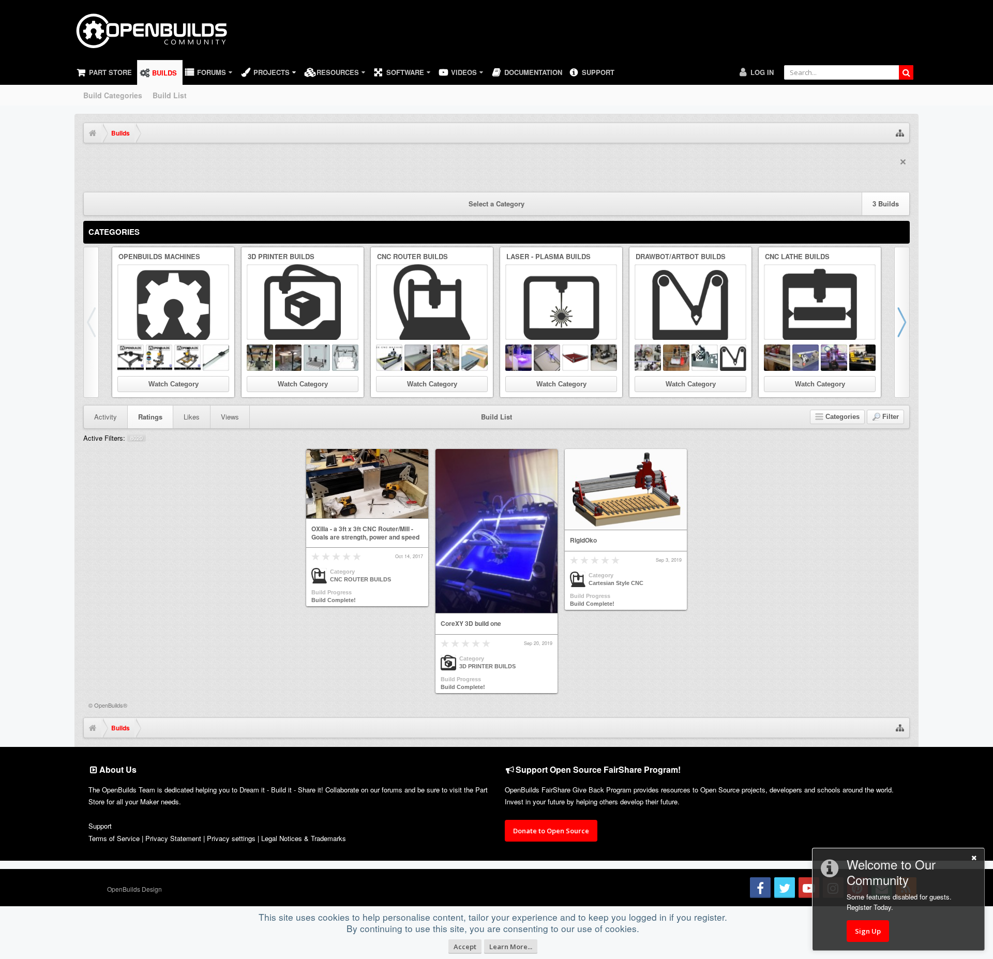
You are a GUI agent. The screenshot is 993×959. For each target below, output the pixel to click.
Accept (465, 946)
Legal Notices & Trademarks (303, 838)
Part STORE (110, 72)
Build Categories (112, 95)
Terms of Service (114, 838)
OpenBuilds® (110, 705)
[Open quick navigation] (900, 133)
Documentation (533, 72)
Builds (164, 73)
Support (598, 72)
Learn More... (510, 946)
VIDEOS (464, 72)
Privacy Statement (173, 838)
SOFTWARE (405, 72)
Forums (211, 72)
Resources (338, 72)
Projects (271, 72)
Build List (170, 95)
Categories (114, 231)
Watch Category (173, 384)
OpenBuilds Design (134, 889)
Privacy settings (231, 838)
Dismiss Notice (903, 162)
